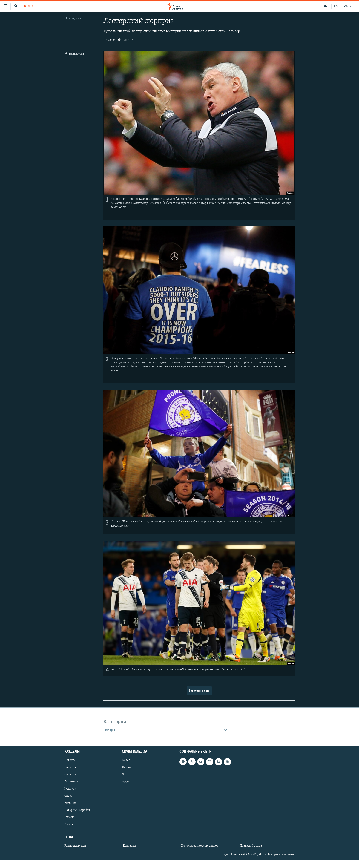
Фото (28, 6)
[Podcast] (227, 761)
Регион (69, 817)
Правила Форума (251, 845)
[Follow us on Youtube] (200, 761)
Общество (70, 774)
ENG (336, 6)
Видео (126, 760)
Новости (70, 760)
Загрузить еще (199, 690)
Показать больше (116, 40)
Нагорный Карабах (77, 810)
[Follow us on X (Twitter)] (191, 761)
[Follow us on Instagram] (209, 761)
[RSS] (218, 761)
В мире (69, 824)
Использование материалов (199, 845)
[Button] (74, 54)
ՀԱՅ (347, 6)
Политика (71, 767)
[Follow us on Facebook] (183, 761)
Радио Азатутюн (75, 845)
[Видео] (326, 6)
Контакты (129, 845)
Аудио (126, 781)
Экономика (72, 781)
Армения (70, 802)
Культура (70, 788)
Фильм (126, 767)
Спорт (68, 795)
